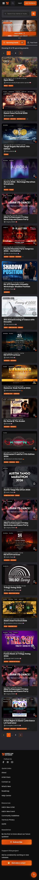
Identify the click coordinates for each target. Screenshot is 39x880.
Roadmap (5, 791)
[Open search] (13, 3)
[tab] (14, 42)
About (4, 772)
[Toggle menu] (4, 3)
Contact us (6, 782)
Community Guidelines (10, 815)
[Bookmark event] (34, 74)
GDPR (4, 824)
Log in (20, 3)
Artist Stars (6, 777)
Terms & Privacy (8, 820)
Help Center (6, 795)
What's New (6, 786)
